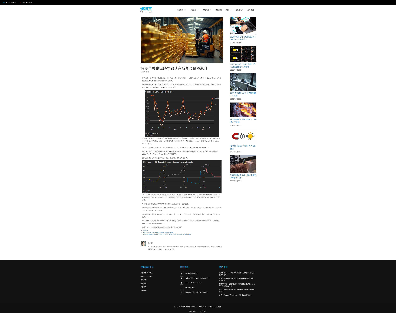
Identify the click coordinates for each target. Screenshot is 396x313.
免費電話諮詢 (27, 2)
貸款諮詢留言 (11, 2)
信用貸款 (144, 290)
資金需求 (180, 10)
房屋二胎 (144, 276)
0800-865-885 (190, 288)
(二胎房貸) (150, 276)
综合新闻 (145, 230)
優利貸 (146, 8)
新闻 (227, 10)
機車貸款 (144, 280)
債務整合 (144, 273)
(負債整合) (150, 273)
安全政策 (203, 311)
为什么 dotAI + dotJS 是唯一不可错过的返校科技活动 (242, 65)
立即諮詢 (251, 10)
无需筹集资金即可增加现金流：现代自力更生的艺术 (243, 38)
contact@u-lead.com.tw (193, 283)
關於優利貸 (239, 10)
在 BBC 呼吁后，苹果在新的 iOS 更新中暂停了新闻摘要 (158, 232)
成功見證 (206, 10)
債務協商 (144, 283)
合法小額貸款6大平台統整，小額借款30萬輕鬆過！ (235, 295)
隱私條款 (192, 311)
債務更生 (144, 287)
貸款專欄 (219, 10)
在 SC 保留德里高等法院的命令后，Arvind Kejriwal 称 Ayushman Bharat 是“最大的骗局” (167, 234)
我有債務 (193, 10)
